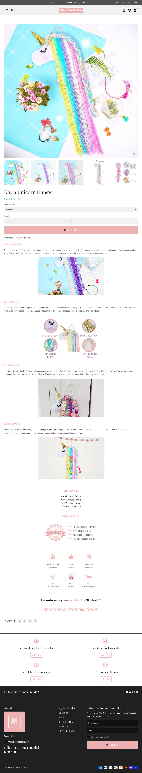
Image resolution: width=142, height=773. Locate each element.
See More (36, 654)
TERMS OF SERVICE (67, 730)
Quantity (7, 216)
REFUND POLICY (66, 722)
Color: (9, 204)
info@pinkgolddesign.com (16, 741)
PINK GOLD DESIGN (22, 767)
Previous (8, 90)
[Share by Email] (35, 621)
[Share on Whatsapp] (30, 621)
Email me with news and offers (100, 737)
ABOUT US (63, 713)
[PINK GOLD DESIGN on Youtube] (137, 691)
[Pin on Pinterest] (25, 621)
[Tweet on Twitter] (20, 621)
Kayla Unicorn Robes (77, 600)
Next (134, 90)
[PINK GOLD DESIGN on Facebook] (127, 691)
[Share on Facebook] (15, 621)
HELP (61, 717)
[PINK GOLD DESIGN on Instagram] (133, 691)
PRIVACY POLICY (66, 726)
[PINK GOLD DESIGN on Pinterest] (130, 691)
